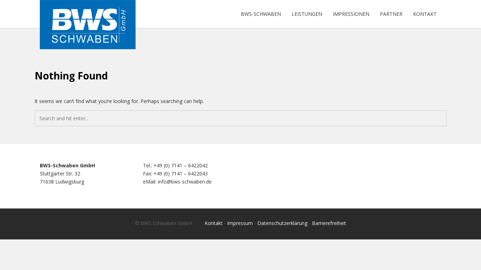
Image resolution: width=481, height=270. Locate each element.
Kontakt (425, 14)
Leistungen (307, 14)
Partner (391, 14)
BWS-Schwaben (261, 14)
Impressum (240, 223)
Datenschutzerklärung (282, 223)
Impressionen (351, 14)
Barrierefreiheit (329, 223)
